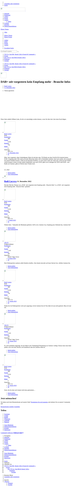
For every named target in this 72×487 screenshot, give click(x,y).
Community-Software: (12, 433)
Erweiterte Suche (9, 48)
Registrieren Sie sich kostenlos (39, 402)
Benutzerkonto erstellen (7, 406)
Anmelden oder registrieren (11, 3)
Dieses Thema (8, 35)
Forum (6, 43)
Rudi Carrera (7, 86)
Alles (5, 32)
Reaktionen (7, 137)
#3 (8, 260)
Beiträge (6, 143)
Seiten (6, 42)
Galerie (6, 45)
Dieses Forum (8, 37)
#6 (8, 387)
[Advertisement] (36, 105)
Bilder (6, 146)
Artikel (6, 40)
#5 (8, 342)
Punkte (6, 140)
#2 (8, 222)
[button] (7, 414)
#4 (8, 303)
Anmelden (17, 406)
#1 (8, 154)
